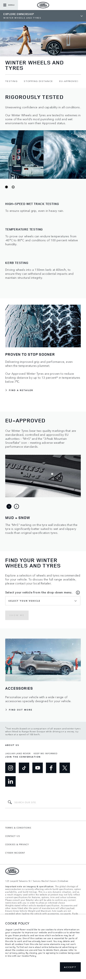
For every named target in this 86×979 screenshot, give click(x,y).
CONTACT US (12, 836)
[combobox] (42, 600)
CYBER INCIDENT (15, 852)
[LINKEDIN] (10, 781)
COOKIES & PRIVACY (17, 844)
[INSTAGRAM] (10, 768)
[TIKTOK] (24, 768)
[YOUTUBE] (37, 768)
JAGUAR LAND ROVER (17, 753)
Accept (70, 967)
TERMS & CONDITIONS (18, 827)
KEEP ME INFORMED (45, 753)
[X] (64, 768)
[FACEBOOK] (51, 768)
